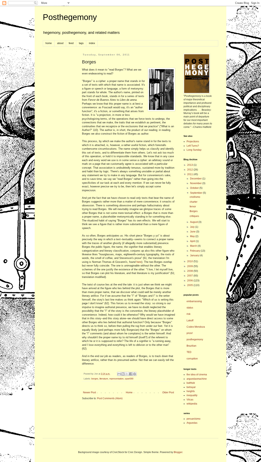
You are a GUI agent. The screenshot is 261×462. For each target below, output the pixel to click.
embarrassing (194, 301)
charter (193, 201)
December (196, 178)
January (195, 255)
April (193, 241)
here (139, 261)
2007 (190, 275)
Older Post (168, 392)
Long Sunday (194, 149)
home (48, 43)
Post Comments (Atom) (110, 398)
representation (116, 378)
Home (129, 392)
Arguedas (192, 422)
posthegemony (195, 339)
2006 (190, 280)
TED (189, 352)
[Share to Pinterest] (135, 374)
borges (94, 378)
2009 (190, 266)
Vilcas (190, 399)
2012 (190, 169)
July (192, 226)
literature (104, 378)
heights (191, 391)
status (190, 307)
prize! (190, 333)
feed (71, 43)
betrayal (191, 387)
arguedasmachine (197, 378)
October (194, 188)
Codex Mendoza (196, 326)
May (192, 236)
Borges (194, 211)
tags (81, 43)
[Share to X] (127, 374)
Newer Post (89, 392)
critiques (194, 216)
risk (188, 314)
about (60, 43)
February (195, 250)
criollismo (195, 197)
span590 (129, 378)
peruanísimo (193, 418)
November (196, 183)
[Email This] (119, 374)
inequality (192, 395)
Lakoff (190, 320)
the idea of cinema (197, 374)
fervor (193, 206)
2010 (190, 261)
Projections (193, 141)
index (92, 43)
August (194, 222)
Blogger (178, 452)
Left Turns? (193, 145)
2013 (190, 165)
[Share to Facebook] (131, 374)
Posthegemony (70, 17)
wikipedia (192, 403)
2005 (190, 285)
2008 (190, 271)
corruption (192, 358)
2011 (190, 174)
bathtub (191, 382)
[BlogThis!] (123, 374)
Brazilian (191, 345)
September (196, 192)
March (194, 245)
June (193, 231)
